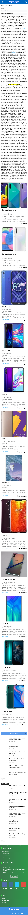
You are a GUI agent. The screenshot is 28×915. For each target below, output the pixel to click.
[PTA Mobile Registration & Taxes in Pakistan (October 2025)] (4, 828)
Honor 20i (5, 623)
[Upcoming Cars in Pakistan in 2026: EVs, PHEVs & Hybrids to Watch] (4, 821)
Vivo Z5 (4, 395)
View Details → (5, 223)
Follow (11, 882)
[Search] (26, 2)
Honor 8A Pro (6, 306)
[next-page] (4, 779)
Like (4, 882)
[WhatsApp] (18, 913)
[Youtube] (22, 913)
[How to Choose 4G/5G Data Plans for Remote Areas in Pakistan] (4, 814)
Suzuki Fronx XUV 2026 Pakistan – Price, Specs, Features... (14, 870)
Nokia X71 (5, 483)
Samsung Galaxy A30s (9, 254)
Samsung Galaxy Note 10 (10, 579)
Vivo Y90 (5, 439)
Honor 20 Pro (6, 667)
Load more (13, 876)
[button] (2, 2)
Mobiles (23, 28)
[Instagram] (9, 913)
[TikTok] (12, 913)
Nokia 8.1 (5, 535)
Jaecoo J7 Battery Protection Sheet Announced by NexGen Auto (14, 866)
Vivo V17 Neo (6, 350)
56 (17, 728)
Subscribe (23, 882)
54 (11, 728)
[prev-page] (2, 779)
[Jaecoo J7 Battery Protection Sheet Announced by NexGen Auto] (4, 787)
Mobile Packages (8, 848)
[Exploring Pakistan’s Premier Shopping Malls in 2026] (4, 835)
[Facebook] (6, 913)
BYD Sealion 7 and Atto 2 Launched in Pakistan (14, 872)
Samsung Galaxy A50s (9, 210)
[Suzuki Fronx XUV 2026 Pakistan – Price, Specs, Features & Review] (4, 794)
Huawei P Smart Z (8, 711)
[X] (15, 913)
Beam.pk (14, 52)
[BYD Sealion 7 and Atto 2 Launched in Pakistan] (4, 801)
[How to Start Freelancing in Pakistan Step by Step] (4, 808)
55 (14, 728)
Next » (20, 728)
